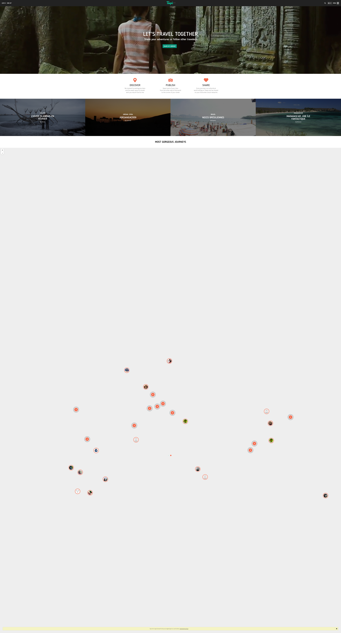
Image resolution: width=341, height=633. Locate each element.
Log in (4, 3)
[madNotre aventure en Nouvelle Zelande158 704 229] (325, 495)
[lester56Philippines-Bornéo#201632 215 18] (271, 440)
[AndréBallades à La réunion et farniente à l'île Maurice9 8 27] (205, 477)
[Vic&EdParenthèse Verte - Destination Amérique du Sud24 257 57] (80, 472)
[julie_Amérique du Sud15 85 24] (90, 493)
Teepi (170, 3)
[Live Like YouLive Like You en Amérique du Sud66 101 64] (77, 491)
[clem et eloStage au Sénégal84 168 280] (136, 440)
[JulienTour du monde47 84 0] (266, 411)
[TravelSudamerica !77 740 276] (96, 450)
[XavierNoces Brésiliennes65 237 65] (105, 479)
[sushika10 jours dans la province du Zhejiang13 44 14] (270, 423)
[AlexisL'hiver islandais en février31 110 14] (127, 370)
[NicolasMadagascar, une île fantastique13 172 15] (198, 469)
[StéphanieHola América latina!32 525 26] (71, 467)
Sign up (9, 3)
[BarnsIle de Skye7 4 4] (146, 387)
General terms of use (184, 628)
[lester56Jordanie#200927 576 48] (185, 421)
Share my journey (170, 46)
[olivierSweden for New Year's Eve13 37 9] (169, 361)
